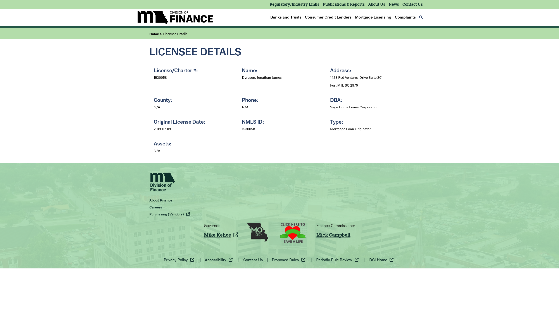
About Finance (160, 200)
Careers (155, 207)
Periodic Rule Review (334, 259)
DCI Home (378, 259)
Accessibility (215, 259)
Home (154, 33)
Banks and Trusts (285, 17)
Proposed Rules (285, 259)
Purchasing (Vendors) (166, 214)
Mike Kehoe (217, 235)
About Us (376, 4)
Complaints (405, 17)
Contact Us (412, 4)
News (394, 4)
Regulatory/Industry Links (294, 4)
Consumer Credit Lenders (328, 17)
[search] (421, 17)
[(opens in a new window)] (257, 233)
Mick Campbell (333, 235)
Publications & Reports (344, 4)
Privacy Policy (176, 259)
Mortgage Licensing (373, 17)
